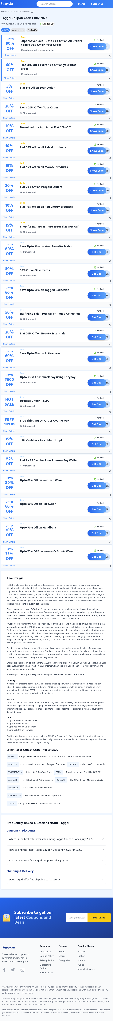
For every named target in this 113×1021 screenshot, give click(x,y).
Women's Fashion (21, 11)
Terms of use (46, 972)
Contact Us (45, 951)
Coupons (18, 30)
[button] (12, 756)
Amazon (82, 951)
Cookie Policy (47, 955)
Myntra (81, 960)
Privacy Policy (47, 960)
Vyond (81, 964)
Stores (81, 3)
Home (3, 11)
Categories (97, 3)
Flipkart (81, 955)
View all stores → (86, 969)
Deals (32, 30)
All (5, 30)
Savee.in (8, 947)
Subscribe (99, 917)
